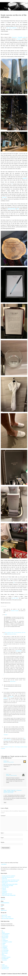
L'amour (4, 939)
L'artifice (4, 943)
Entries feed (4, 965)
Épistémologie (5, 937)
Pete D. (13, 746)
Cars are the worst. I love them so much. (10, 880)
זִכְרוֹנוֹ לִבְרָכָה (4, 878)
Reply (5, 802)
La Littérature (5, 948)
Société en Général (23, 746)
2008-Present (4, 910)
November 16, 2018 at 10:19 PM (11, 775)
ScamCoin (4, 955)
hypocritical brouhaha (14, 610)
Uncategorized (5, 958)
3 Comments (3, 748)
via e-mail (3, 899)
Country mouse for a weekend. (8, 875)
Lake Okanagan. (5, 886)
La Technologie (5, 950)
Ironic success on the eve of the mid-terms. (13, 16)
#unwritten (5, 698)
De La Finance (5, 936)
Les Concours (5, 951)
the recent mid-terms (11, 27)
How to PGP (4, 915)
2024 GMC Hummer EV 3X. (8, 877)
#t (2, 930)
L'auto (3, 944)
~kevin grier (5, 734)
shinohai (5, 761)
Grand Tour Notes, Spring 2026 (8, 895)
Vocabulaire (4, 959)
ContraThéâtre (5, 934)
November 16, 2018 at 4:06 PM (8, 762)
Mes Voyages (17, 746)
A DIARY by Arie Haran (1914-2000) (9, 884)
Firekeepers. (4, 891)
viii (13, 582)
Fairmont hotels (12, 681)
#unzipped (11, 696)
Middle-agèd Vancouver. (7, 893)
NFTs (3, 954)
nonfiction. (4, 889)
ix (22, 589)
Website (2, 842)
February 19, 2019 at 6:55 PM (8, 792)
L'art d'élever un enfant (7, 941)
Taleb (6, 614)
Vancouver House (11, 208)
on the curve (15, 598)
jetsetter (25, 178)
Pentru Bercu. (5, 882)
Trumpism (19, 39)
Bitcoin (3, 932)
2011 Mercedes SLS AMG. (7, 885)
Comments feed (5, 967)
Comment (3, 815)
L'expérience (4, 946)
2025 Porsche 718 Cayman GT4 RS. (10, 881)
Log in (3, 964)
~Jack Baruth (3, 864)
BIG (18, 208)
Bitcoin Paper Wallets (6, 916)
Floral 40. (4, 888)
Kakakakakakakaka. (5, 902)
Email (2, 837)
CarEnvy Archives (6, 933)
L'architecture (5, 940)
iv (24, 56)
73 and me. (4, 892)
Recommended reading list (7, 918)
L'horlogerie (4, 947)
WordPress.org (5, 968)
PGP (2, 906)
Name (2, 832)
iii (25, 52)
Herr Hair (4, 197)
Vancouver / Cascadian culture (19, 37)
